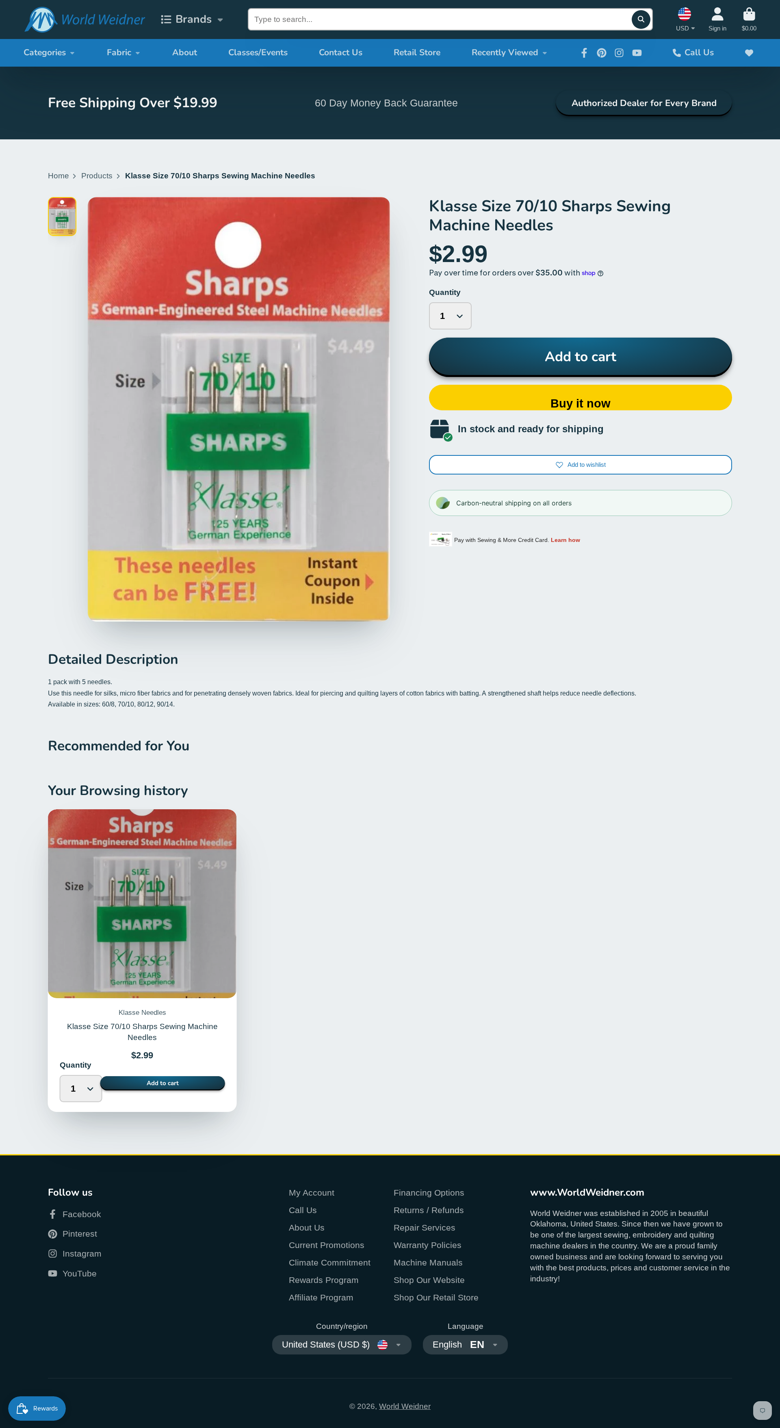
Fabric (119, 52)
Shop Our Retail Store (436, 1297)
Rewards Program (324, 1280)
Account (717, 19)
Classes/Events (258, 52)
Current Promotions (326, 1245)
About (184, 52)
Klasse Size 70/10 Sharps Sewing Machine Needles (142, 960)
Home (58, 175)
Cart (749, 19)
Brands (194, 19)
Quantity (445, 292)
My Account (311, 1192)
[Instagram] (619, 53)
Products (97, 175)
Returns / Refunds (429, 1210)
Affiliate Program (321, 1297)
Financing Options (429, 1192)
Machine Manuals (428, 1262)
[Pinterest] (602, 53)
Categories (45, 52)
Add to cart (580, 356)
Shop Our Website (429, 1280)
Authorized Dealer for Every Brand (644, 103)
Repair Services (424, 1227)
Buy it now (580, 403)
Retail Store (417, 52)
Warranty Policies (428, 1245)
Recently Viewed (505, 52)
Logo (84, 19)
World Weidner (405, 1406)
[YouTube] (637, 53)
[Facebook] (584, 53)
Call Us (699, 52)
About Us (307, 1227)
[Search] (641, 19)
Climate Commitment (329, 1262)
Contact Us (340, 52)
